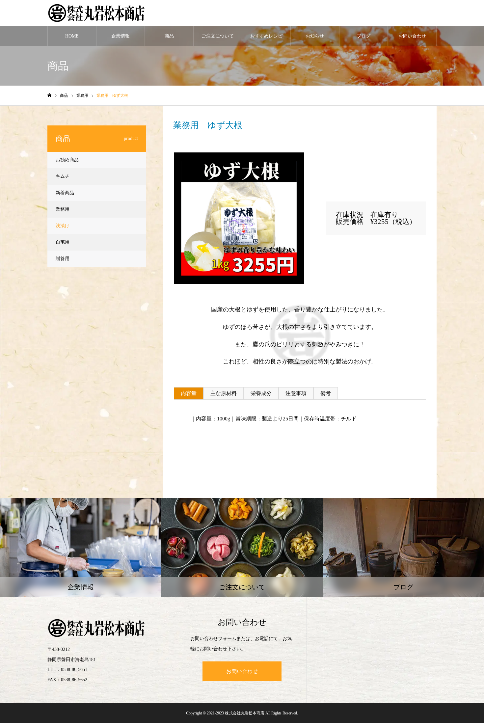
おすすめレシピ (266, 36)
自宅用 (62, 242)
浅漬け (62, 225)
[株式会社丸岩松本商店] (96, 13)
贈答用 (62, 258)
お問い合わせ (412, 36)
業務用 (197, 147)
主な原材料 (223, 393)
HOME (72, 36)
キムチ (62, 176)
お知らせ (315, 36)
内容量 (189, 393)
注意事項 (296, 393)
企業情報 (120, 36)
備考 (325, 393)
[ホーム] (49, 95)
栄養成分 (261, 393)
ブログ (363, 36)
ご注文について (218, 36)
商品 (169, 36)
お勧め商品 (67, 159)
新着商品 (65, 192)
